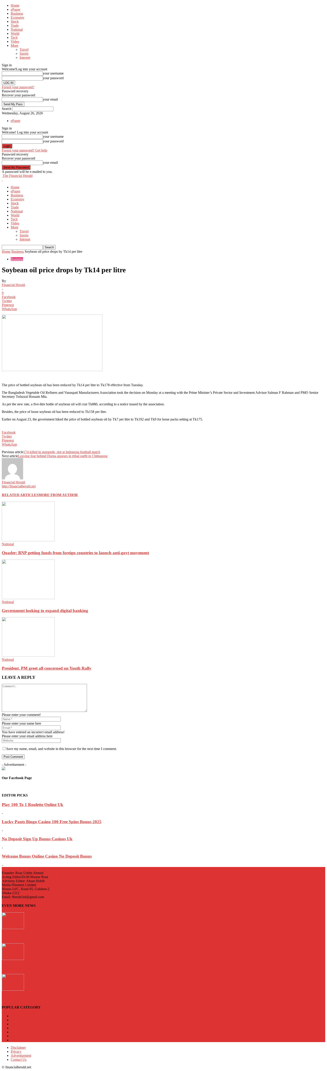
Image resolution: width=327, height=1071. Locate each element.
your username (53, 73)
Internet (25, 57)
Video (15, 41)
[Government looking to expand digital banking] (28, 598)
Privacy (16, 1051)
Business (17, 13)
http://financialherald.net (19, 486)
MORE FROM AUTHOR (58, 495)
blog (15, 1032)
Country (18, 1028)
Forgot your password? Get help (24, 150)
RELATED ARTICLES (20, 495)
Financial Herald (13, 285)
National (17, 29)
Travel (24, 49)
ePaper (15, 9)
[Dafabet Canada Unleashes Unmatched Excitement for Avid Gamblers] (13, 959)
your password (53, 78)
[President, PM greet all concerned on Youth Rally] (28, 655)
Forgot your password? (18, 87)
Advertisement (21, 1055)
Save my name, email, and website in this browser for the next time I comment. (61, 749)
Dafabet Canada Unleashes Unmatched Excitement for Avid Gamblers (66, 967)
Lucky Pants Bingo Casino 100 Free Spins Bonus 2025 (51, 821)
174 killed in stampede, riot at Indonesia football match (61, 452)
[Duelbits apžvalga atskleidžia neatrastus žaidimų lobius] (13, 928)
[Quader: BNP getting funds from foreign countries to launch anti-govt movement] (28, 540)
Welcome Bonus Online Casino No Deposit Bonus (47, 856)
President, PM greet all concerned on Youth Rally (46, 668)
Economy (17, 17)
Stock (15, 21)
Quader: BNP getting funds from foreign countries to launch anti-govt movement (75, 552)
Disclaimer (18, 1047)
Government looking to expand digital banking (45, 610)
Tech (14, 37)
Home (15, 5)
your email (50, 99)
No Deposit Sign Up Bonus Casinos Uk (37, 839)
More (14, 45)
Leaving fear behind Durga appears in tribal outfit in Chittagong (62, 456)
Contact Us (18, 1059)
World (15, 33)
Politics (17, 1040)
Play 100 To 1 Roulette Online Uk (32, 804)
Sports (24, 53)
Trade (15, 25)
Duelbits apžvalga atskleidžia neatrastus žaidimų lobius (52, 936)
